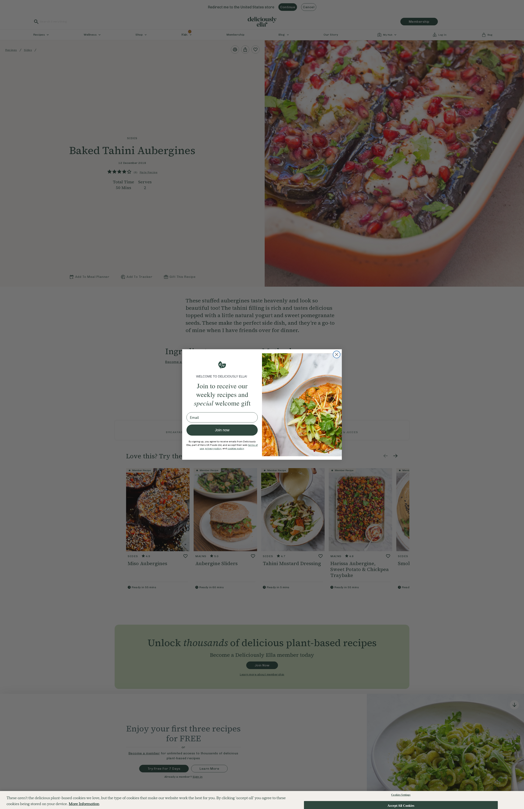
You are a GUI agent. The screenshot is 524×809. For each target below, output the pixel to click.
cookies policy (236, 448)
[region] (262, 800)
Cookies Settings (400, 794)
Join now (222, 430)
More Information (84, 803)
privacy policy (213, 448)
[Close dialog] (336, 354)
